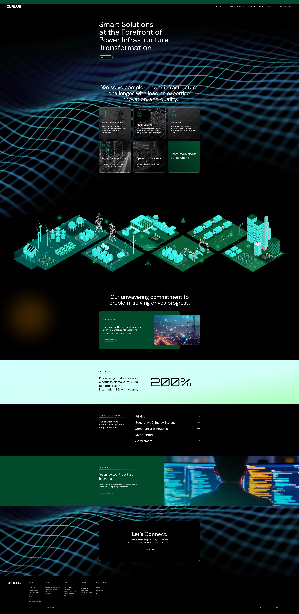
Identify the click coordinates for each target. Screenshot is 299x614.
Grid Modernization (34, 592)
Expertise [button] (252, 7)
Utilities (47, 585)
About (31, 582)
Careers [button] (271, 7)
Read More (110, 339)
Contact (290, 2)
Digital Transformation (34, 599)
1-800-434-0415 (50, 607)
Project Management (69, 587)
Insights (98, 587)
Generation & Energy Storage (52, 587)
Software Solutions (69, 595)
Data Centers (48, 591)
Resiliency (31, 597)
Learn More (107, 57)
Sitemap (287, 608)
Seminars (83, 585)
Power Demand (33, 594)
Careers (84, 588)
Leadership (32, 587)
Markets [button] (240, 7)
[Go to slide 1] (146, 351)
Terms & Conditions (278, 608)
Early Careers (84, 590)
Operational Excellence (35, 601)
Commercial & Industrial (51, 589)
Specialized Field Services (70, 591)
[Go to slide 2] (148, 351)
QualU (83, 582)
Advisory (66, 585)
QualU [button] (262, 7)
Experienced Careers (86, 592)
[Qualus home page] (14, 6)
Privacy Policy (267, 608)
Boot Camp (84, 594)
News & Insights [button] (285, 7)
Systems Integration (69, 593)
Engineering (67, 589)
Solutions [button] (229, 7)
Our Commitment (33, 585)
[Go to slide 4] (152, 351)
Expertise (68, 582)
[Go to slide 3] (150, 351)
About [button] (219, 7)
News (97, 585)
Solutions (33, 590)
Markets (48, 582)
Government (48, 593)
